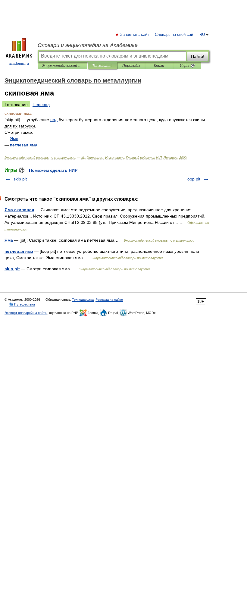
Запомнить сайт (135, 35)
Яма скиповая (19, 209)
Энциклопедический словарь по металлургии (62, 66)
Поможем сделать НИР (53, 170)
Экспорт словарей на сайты (26, 313)
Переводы (131, 66)
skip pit (20, 179)
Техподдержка (83, 299)
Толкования (102, 66)
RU (202, 35)
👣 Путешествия (22, 304)
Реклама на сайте (109, 299)
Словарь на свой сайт (175, 35)
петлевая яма (19, 251)
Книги (159, 66)
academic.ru (19, 63)
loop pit (193, 179)
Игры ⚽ (187, 66)
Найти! (197, 56)
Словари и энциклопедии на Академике (88, 45)
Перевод (41, 104)
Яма (9, 240)
